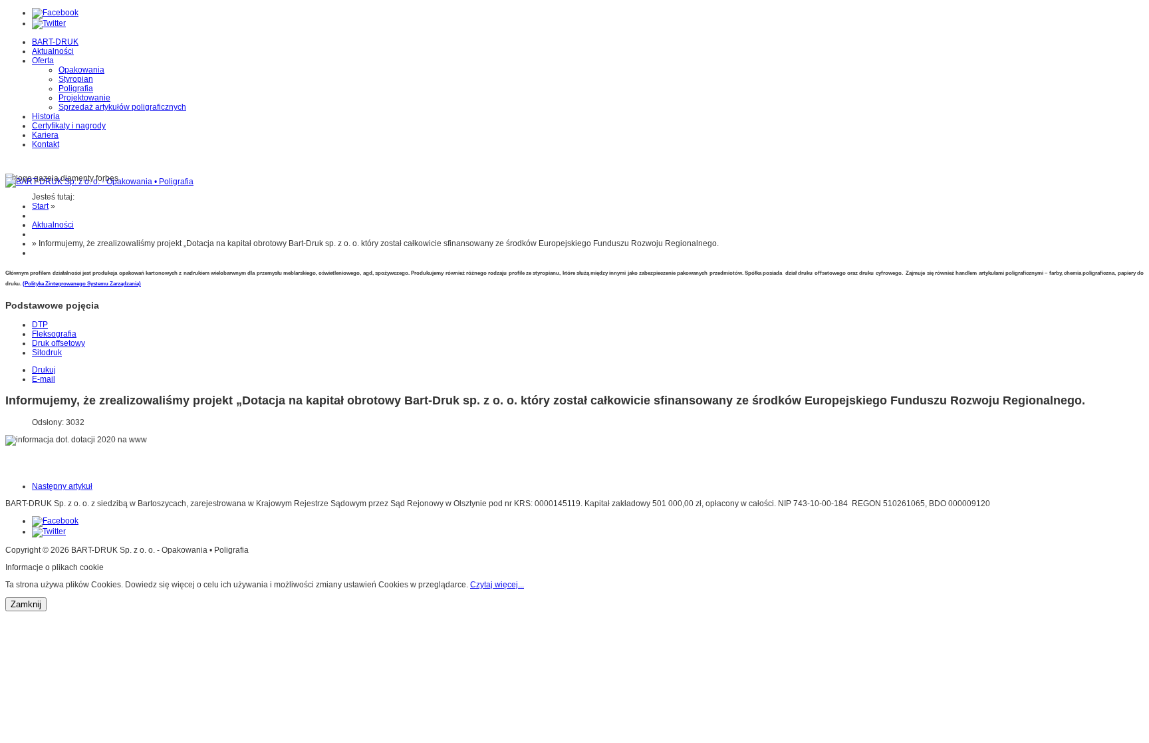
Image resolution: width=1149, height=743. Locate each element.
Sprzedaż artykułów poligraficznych (122, 107)
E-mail (43, 379)
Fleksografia (54, 334)
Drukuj (44, 369)
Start (40, 206)
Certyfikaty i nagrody (69, 125)
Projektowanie (84, 97)
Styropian (76, 79)
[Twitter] (49, 23)
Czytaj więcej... (497, 584)
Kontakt (45, 144)
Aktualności (53, 51)
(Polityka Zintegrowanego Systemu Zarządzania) (82, 284)
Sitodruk (47, 352)
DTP (40, 324)
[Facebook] (55, 12)
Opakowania (81, 69)
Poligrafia (76, 88)
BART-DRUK (55, 42)
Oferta (43, 60)
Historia (46, 116)
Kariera (45, 135)
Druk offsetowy (58, 343)
